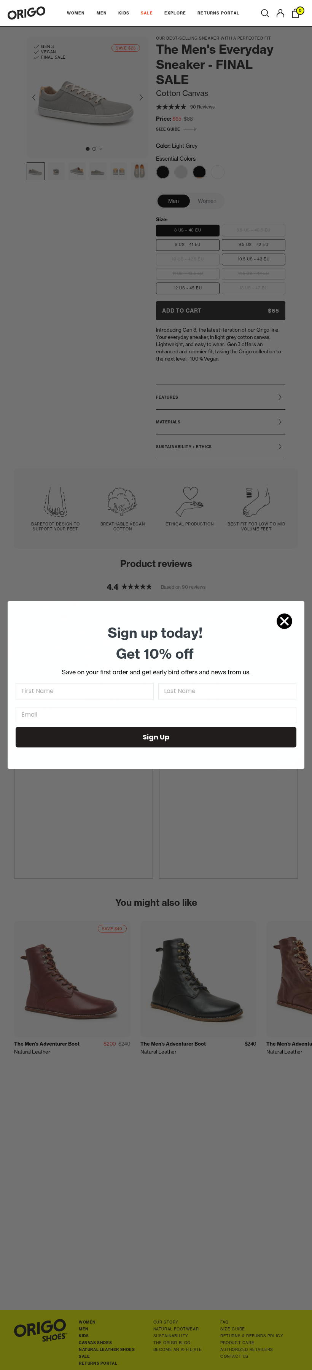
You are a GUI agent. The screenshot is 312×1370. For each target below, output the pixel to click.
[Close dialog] (284, 621)
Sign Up (156, 737)
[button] (265, 13)
